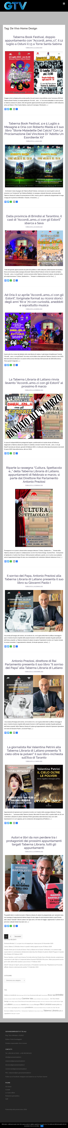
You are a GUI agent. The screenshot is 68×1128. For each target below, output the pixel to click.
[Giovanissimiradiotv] (15, 5)
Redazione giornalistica (12, 1096)
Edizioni (16, 1001)
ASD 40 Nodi (27, 995)
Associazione (44, 995)
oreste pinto (56, 1004)
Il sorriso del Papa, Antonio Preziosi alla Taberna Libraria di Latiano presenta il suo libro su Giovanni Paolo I (34, 579)
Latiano (9, 1004)
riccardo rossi (49, 1007)
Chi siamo (8, 1086)
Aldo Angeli (21, 995)
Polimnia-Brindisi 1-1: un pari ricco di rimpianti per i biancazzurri (23, 943)
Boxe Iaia (51, 995)
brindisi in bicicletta (8, 998)
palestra (5, 1007)
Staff (6, 1099)
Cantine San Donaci (16, 998)
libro (19, 1004)
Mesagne (37, 1004)
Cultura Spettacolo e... (45, 998)
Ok (42, 1126)
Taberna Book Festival (38, 1010)
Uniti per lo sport (15, 1013)
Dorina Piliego (11, 1001)
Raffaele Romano (42, 1007)
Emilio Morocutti (22, 1001)
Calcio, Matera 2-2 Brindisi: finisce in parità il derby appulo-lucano (23, 946)
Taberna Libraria (50, 1010)
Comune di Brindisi (37, 998)
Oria (61, 1004)
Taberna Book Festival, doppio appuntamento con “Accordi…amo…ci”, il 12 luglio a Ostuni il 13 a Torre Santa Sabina (34, 40)
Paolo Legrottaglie (12, 1007)
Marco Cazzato (30, 1004)
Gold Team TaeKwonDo (45, 1001)
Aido (18, 995)
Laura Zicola (15, 1004)
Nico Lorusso (45, 1004)
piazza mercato (21, 1007)
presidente (29, 1007)
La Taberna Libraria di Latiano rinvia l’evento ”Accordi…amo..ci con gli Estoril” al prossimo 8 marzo (34, 383)
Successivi (18, 936)
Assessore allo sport (35, 995)
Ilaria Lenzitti (53, 1001)
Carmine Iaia (27, 998)
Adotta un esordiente (10, 995)
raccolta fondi (36, 1007)
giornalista (38, 1001)
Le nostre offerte (10, 1092)
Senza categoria (34, 743)
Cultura (34, 33)
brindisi (59, 994)
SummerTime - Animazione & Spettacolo (24, 1011)
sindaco (12, 1011)
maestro (23, 1004)
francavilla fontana (31, 1001)
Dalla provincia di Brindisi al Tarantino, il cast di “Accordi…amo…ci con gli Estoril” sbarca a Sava (34, 219)
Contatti (7, 1089)
